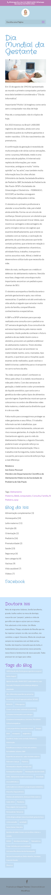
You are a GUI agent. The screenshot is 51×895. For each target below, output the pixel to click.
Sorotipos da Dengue (21, 841)
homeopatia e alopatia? (14, 772)
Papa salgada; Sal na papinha (16, 807)
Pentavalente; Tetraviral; (14, 812)
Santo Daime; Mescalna (14, 827)
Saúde (8, 548)
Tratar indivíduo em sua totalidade (18, 846)
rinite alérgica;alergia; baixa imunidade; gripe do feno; (25, 817)
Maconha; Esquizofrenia (15, 792)
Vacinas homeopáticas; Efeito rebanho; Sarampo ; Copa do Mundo (23, 858)
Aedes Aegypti (11, 676)
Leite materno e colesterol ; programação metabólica (24, 787)
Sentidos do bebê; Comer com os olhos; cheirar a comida (23, 834)
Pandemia (20, 802)
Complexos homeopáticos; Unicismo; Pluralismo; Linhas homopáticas (23, 721)
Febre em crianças (12, 762)
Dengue (38, 728)
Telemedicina (36, 841)
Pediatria (9, 538)
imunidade (40, 777)
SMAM (8, 841)
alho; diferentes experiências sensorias (19, 694)
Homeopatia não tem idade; (35, 772)
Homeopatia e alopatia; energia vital (18, 766)
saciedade (23, 822)
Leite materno (11, 523)
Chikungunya (20, 704)
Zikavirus (9, 865)
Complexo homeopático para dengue (19, 714)
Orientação (10, 533)
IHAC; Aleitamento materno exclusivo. (19, 777)
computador (25, 495)
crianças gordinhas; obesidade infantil (19, 728)
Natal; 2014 (10, 802)
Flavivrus (25, 762)
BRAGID (9, 704)
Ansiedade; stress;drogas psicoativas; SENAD (22, 699)
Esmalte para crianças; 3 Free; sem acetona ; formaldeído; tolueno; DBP (21, 749)
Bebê (16, 495)
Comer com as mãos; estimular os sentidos (21, 709)
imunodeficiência (12, 782)
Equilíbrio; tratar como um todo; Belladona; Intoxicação (21, 741)
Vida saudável (11, 568)
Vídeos (8, 573)
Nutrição (9, 528)
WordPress (25, 891)
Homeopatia (11, 518)
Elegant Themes (23, 887)
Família (44, 495)
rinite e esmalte (11, 822)
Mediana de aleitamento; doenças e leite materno (23, 797)
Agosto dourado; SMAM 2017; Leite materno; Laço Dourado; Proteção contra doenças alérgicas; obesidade (24, 685)
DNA (8, 733)
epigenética (27, 733)
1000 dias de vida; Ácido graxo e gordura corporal (23, 671)
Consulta (36, 495)
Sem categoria (11, 558)
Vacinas (8, 563)
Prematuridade (12, 543)
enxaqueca (16, 733)
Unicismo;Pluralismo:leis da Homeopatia (20, 851)
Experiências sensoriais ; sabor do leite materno (23, 756)
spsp (16, 499)
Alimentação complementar (18, 513)
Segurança (10, 553)
